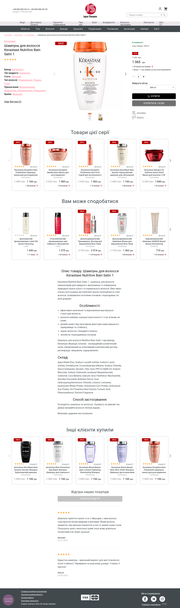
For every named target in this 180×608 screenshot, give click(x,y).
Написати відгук (90, 498)
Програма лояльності (30, 601)
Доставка (141, 113)
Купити (155, 96)
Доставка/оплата (36, 23)
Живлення (10, 90)
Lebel (26, 246)
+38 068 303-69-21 (21, 9)
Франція (17, 94)
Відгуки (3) (97, 166)
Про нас (81, 23)
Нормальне (25, 80)
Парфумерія (94, 29)
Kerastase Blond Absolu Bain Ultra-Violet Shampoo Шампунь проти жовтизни (122, 469)
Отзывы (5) (129, 464)
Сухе (7, 83)
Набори (144, 29)
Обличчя (25, 29)
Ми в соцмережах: (150, 594)
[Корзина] (165, 9)
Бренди (64, 29)
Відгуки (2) (15, 101)
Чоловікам (112, 29)
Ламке (37, 80)
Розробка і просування (151, 604)
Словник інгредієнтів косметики (34, 591)
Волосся (50, 29)
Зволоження (24, 90)
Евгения (61, 538)
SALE (156, 29)
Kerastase (10, 41)
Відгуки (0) (33, 235)
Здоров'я (78, 29)
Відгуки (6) (65, 235)
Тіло (37, 29)
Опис (6, 101)
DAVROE (154, 246)
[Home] (90, 11)
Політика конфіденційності (32, 594)
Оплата (140, 117)
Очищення (39, 90)
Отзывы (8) (97, 464)
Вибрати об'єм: (140, 83)
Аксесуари (129, 29)
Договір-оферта (27, 598)
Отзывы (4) (65, 464)
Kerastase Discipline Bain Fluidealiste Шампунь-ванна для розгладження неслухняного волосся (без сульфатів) (26, 175)
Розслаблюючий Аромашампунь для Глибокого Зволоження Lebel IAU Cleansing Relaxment (58, 244)
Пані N (61, 573)
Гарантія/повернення (59, 23)
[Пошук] (164, 15)
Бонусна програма (125, 23)
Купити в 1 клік (154, 103)
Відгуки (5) (33, 166)
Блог (94, 22)
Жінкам (16, 76)
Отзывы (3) (33, 464)
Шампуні (25, 73)
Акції (22, 22)
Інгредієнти (109, 22)
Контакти (149, 22)
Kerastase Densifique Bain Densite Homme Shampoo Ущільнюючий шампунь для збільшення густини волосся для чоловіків (26, 472)
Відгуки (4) (130, 166)
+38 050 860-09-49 (39, 9)
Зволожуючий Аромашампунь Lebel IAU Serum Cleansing (26, 241)
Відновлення (27, 87)
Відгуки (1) (130, 235)
